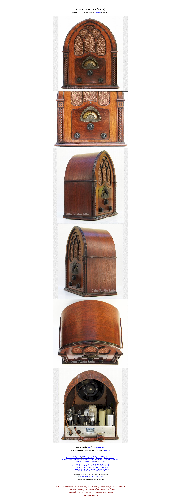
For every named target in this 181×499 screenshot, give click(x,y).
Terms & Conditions (88, 458)
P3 (103, 467)
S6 (101, 469)
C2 (98, 464)
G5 (106, 466)
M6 (93, 467)
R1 (75, 469)
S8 (106, 469)
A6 (84, 464)
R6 (87, 469)
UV (79, 470)
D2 (72, 466)
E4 (84, 466)
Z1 (92, 470)
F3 (93, 466)
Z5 (101, 470)
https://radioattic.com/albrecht (96, 447)
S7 (103, 469)
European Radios (85, 459)
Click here (98, 12)
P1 (98, 467)
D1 (108, 464)
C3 (100, 464)
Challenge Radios (109, 458)
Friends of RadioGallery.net (70, 459)
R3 (80, 469)
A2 (75, 464)
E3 (81, 466)
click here (107, 450)
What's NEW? (82, 456)
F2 (91, 466)
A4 (79, 464)
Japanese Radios (97, 459)
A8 (88, 464)
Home (74, 456)
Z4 (99, 470)
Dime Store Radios (90, 461)
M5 (90, 467)
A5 (82, 464)
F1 (88, 466)
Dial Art (90, 456)
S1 (89, 469)
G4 (103, 466)
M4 (88, 467)
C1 (96, 464)
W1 (82, 470)
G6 (108, 466)
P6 (72, 469)
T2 (76, 470)
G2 (98, 466)
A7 (86, 464)
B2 (93, 464)
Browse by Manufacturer (73, 458)
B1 (91, 464)
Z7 (106, 470)
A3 (77, 464)
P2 (100, 467)
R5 (84, 469)
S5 (99, 469)
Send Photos (101, 461)
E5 (86, 466)
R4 (82, 469)
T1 (74, 470)
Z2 (94, 470)
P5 (107, 467)
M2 (82, 467)
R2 (77, 469)
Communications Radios (111, 459)
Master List (99, 458)
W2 (85, 470)
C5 (105, 464)
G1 (96, 466)
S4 (96, 469)
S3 (94, 469)
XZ (90, 470)
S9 (108, 469)
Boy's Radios (79, 461)
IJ (74, 467)
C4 (103, 464)
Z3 (97, 470)
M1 (80, 467)
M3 (85, 467)
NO (96, 467)
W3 (87, 470)
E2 (79, 466)
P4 (105, 467)
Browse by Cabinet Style (100, 456)
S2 (92, 469)
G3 (101, 466)
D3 (74, 466)
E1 (77, 466)
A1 (73, 464)
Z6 (104, 470)
